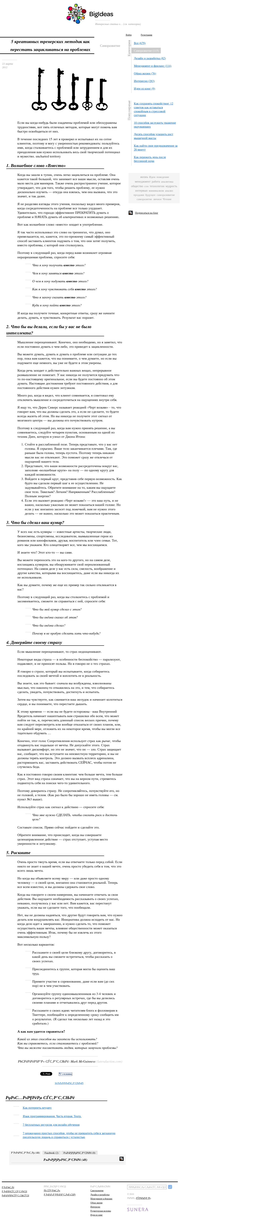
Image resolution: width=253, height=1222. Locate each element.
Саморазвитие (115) (146, 50)
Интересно (95, 1206)
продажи (139, 194)
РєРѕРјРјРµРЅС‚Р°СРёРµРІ (69, 1083)
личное (157, 199)
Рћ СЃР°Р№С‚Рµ (52, 1190)
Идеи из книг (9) (144, 88)
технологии (157, 186)
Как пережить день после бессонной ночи (150, 159)
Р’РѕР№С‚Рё (8, 1187)
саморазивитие (166, 194)
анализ (169, 190)
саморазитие (144, 199)
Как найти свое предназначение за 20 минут (155, 147)
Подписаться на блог (146, 213)
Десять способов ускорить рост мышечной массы (153, 136)
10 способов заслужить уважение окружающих (155, 124)
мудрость (171, 186)
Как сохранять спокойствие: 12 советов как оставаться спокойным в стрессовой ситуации (153, 109)
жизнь (144, 176)
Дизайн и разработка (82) (150, 58)
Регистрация (146, 34)
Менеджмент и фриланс (101, 1198)
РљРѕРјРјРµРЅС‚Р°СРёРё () (79, 1153)
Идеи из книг (96, 1214)
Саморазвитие (97, 1190)
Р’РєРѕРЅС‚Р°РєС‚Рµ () (25, 1152)
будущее (150, 194)
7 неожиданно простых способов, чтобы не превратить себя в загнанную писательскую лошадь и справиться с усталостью (69, 1135)
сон (146, 186)
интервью (141, 190)
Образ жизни (96, 1202)
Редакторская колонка (100, 1210)
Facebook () (52, 1153)
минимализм (156, 190)
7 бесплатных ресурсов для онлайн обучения (51, 1124)
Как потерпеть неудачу (37, 1107)
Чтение (167, 199)
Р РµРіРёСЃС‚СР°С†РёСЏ (14, 1191)
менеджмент (143, 181)
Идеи (152, 176)
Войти (129, 34)
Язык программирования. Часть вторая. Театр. (52, 1116)
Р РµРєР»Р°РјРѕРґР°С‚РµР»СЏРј (60, 1194)
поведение (163, 177)
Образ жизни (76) (145, 73)
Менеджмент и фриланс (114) (152, 66)
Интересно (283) (144, 81)
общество (137, 186)
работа (156, 181)
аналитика (167, 181)
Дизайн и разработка (99, 1194)
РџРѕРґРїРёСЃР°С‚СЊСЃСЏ (15, 1195)
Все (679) (140, 43)
